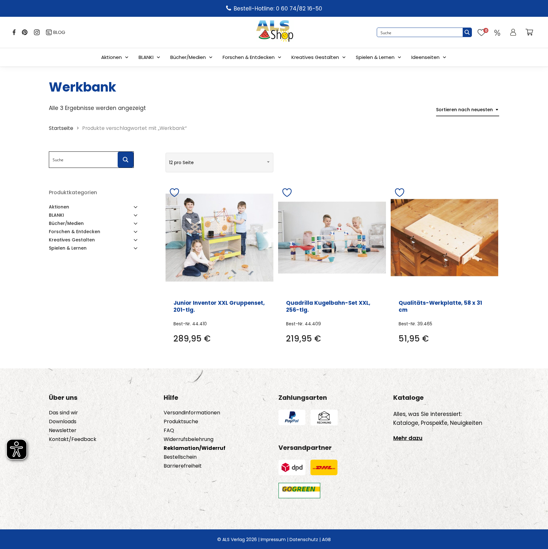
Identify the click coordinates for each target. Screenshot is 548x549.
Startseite (61, 128)
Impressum (273, 539)
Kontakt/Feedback (72, 439)
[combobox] (467, 110)
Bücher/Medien (188, 57)
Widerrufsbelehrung (188, 439)
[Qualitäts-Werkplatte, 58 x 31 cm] (445, 237)
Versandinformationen (192, 413)
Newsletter (62, 430)
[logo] (274, 32)
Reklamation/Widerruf (194, 448)
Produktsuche (181, 421)
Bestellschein (180, 457)
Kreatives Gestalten (315, 57)
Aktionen (111, 57)
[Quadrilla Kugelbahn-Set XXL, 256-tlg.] (332, 237)
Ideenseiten (425, 57)
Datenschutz (304, 539)
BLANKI (146, 57)
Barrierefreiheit (183, 466)
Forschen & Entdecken (249, 57)
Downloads (62, 421)
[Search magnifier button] (467, 32)
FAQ (169, 430)
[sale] (497, 32)
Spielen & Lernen (375, 57)
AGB (326, 539)
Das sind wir (63, 413)
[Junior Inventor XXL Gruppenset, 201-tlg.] (219, 237)
